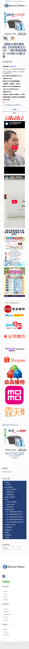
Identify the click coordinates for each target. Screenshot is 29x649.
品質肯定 (5, 597)
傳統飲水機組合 (8, 529)
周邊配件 (7, 532)
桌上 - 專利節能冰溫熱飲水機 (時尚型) (15, 516)
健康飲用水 (6, 609)
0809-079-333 (9, 1)
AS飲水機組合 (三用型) (10, 524)
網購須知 (5, 632)
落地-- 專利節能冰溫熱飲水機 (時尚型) (15, 519)
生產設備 (7, 537)
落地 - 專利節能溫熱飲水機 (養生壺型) (15, 522)
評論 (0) (14, 112)
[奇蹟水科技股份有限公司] (14, 5)
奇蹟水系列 (6, 620)
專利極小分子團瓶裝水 (10, 497)
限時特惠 (7, 482)
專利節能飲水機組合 (9, 509)
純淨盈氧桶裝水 (10, 507)
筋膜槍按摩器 (8, 534)
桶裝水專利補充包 (9, 105)
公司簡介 (5, 594)
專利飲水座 (6, 611)
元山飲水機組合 (8, 527)
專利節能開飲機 (7, 614)
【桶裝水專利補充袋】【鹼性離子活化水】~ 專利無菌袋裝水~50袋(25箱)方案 (15, 454)
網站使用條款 (6, 634)
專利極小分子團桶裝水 (12, 501)
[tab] (14, 109)
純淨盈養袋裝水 (17, 105)
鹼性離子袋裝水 (10, 491)
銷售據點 (5, 599)
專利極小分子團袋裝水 (12, 489)
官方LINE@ (13, 66)
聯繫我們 (5, 629)
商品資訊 (15, 109)
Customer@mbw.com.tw (19, 1)
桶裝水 (6, 499)
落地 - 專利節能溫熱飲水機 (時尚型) (14, 514)
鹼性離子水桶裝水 (11, 504)
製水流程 (5, 617)
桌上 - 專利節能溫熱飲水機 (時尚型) (14, 511)
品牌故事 (5, 591)
